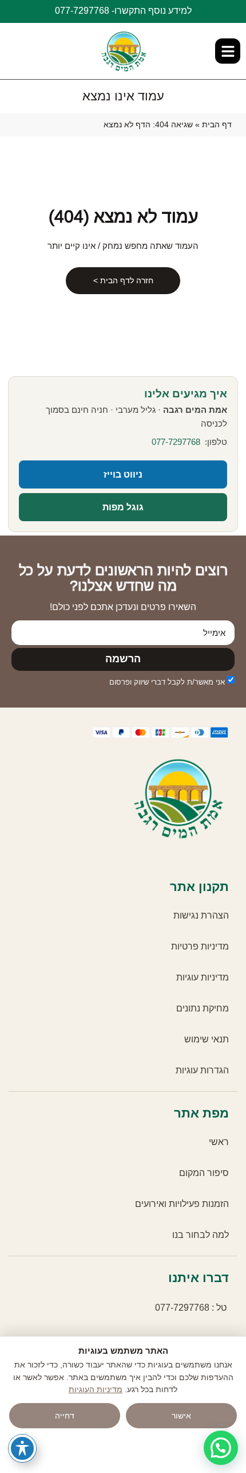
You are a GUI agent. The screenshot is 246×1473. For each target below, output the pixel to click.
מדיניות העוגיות (95, 1389)
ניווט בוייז (123, 474)
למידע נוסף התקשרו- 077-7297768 (123, 10)
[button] (227, 51)
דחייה (64, 1415)
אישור (181, 1415)
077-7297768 (176, 442)
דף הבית (217, 124)
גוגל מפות (123, 507)
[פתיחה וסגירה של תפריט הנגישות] (22, 1448)
